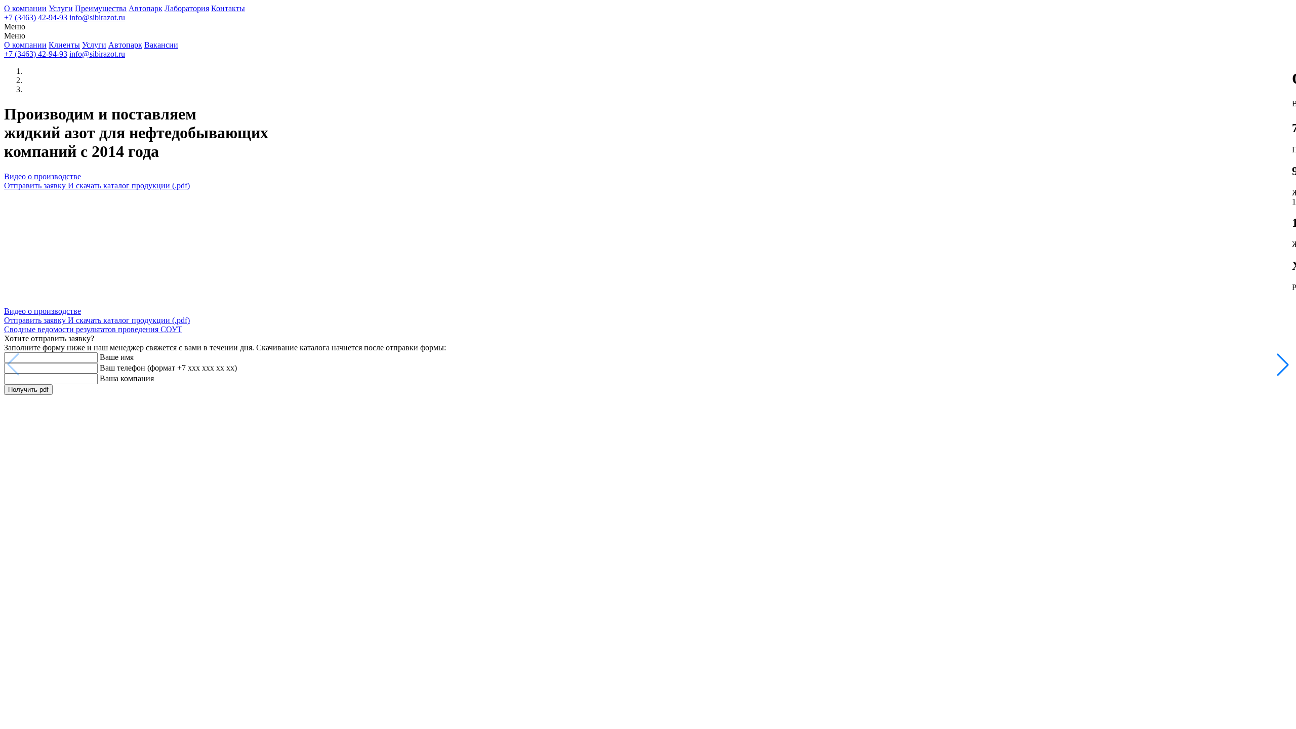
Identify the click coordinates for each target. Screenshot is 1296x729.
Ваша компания (127, 378)
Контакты (228, 8)
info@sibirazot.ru (97, 17)
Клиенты (64, 44)
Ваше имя (117, 357)
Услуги (61, 8)
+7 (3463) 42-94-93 (35, 17)
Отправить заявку (97, 185)
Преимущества (101, 8)
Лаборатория (187, 8)
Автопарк (146, 8)
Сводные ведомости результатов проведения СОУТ (93, 329)
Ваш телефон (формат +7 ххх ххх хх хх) (168, 367)
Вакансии (161, 44)
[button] (1283, 364)
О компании (25, 8)
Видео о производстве (42, 176)
